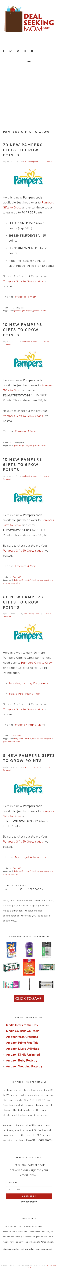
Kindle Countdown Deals (22, 1031)
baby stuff (18, 580)
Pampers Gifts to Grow (37, 662)
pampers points (39, 311)
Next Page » (35, 889)
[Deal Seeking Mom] (29, 33)
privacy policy (28, 1249)
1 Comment (49, 162)
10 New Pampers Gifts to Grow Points (22, 329)
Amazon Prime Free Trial (22, 1042)
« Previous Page (16, 885)
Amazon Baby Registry (21, 1060)
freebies (35, 580)
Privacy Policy (29, 1201)
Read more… (44, 1140)
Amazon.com (47, 1242)
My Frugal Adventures (30, 857)
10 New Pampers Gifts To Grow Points (22, 464)
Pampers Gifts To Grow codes (23, 281)
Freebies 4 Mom (26, 296)
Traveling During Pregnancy (28, 683)
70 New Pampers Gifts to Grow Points (23, 149)
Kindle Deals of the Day (22, 1025)
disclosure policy (11, 1249)
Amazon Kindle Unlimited (23, 1054)
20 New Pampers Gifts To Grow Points (23, 602)
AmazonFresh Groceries (22, 1037)
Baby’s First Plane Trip (24, 693)
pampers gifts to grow (23, 311)
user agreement (44, 1249)
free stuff (17, 577)
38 (20, 889)
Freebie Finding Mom (29, 724)
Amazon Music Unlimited (22, 1048)
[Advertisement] (29, 95)
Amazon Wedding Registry (24, 1066)
